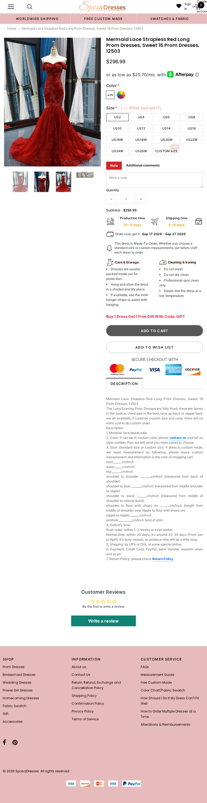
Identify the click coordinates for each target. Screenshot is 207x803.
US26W (141, 151)
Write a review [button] (103, 621)
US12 (141, 128)
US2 (117, 117)
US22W (192, 140)
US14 (166, 128)
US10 (117, 128)
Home (11, 28)
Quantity (112, 190)
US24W (117, 151)
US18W (141, 140)
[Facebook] (4, 742)
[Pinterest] (15, 742)
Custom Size (166, 151)
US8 (191, 117)
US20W (166, 140)
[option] (37, 18)
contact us (178, 438)
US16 (192, 128)
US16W (117, 140)
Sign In (187, 6)
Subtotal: (113, 210)
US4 (141, 117)
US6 (166, 117)
